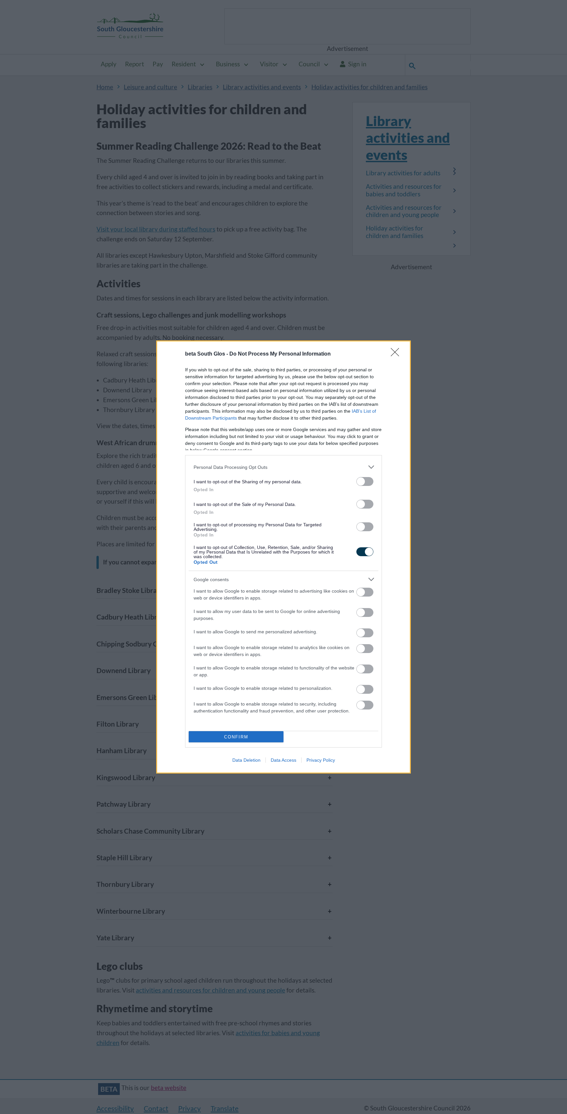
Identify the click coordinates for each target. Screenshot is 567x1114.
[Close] (397, 354)
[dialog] (283, 557)
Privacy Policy (320, 760)
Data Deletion (246, 760)
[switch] (364, 481)
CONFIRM (236, 736)
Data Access (283, 760)
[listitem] (283, 467)
